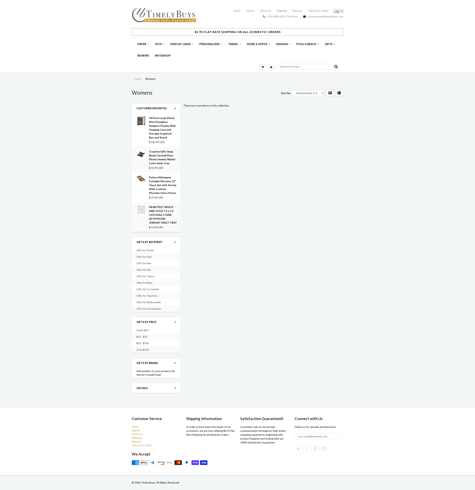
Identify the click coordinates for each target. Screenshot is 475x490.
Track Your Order (318, 10)
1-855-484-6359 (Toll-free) (281, 16)
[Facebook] (306, 448)
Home (237, 10)
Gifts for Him (143, 263)
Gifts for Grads (145, 250)
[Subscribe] (338, 436)
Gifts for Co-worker (147, 289)
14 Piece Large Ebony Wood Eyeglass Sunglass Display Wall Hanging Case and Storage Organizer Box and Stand (162, 127)
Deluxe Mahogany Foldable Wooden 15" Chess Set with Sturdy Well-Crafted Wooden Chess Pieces (162, 185)
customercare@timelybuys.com (325, 16)
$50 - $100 (142, 343)
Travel (233, 44)
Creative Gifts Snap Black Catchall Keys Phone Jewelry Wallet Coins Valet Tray (162, 157)
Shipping (282, 10)
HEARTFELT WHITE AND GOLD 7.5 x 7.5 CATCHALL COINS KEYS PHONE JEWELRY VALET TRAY (163, 214)
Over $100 (142, 349)
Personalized (209, 44)
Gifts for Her (143, 269)
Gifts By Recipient (149, 242)
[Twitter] (298, 448)
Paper (141, 44)
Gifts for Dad (143, 256)
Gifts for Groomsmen (148, 308)
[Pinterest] (315, 448)
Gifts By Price (146, 322)
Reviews (143, 55)
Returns (297, 10)
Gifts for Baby (144, 282)
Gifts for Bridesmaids (148, 302)
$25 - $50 (141, 336)
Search (250, 10)
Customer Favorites (151, 108)
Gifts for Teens (145, 276)
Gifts (328, 44)
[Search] (336, 67)
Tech (158, 44)
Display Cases (180, 44)
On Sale (142, 388)
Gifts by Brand (147, 363)
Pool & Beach (306, 44)
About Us (265, 10)
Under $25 (142, 330)
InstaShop (163, 55)
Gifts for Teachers (147, 295)
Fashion (282, 44)
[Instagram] (323, 448)
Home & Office (257, 44)
